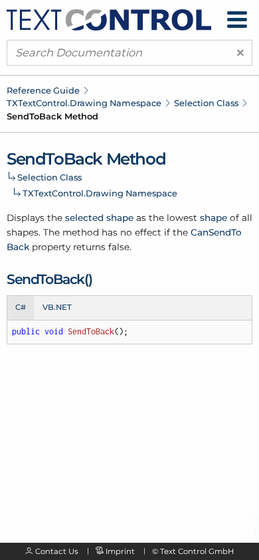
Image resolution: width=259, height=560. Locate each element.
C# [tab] (20, 307)
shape (213, 217)
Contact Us (56, 551)
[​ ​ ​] (237, 19)
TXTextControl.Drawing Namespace (84, 103)
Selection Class (206, 103)
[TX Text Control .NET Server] (109, 18)
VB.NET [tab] (57, 307)
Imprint (120, 551)
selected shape (99, 217)
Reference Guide (43, 90)
